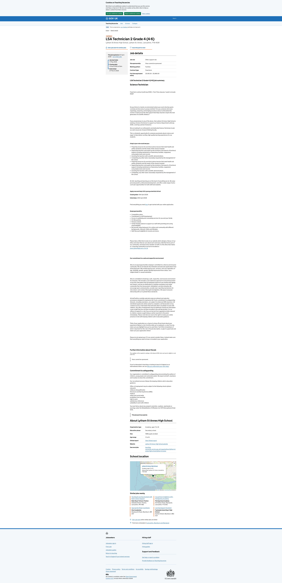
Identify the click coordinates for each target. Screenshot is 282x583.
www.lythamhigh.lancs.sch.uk (139, 248)
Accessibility (139, 569)
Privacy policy (116, 569)
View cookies (146, 13)
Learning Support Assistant (163, 508)
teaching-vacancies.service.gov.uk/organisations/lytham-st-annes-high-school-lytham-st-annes (160, 449)
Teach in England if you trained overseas (118, 556)
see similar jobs (117, 57)
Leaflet (158, 490)
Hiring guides (146, 546)
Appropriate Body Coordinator (140, 508)
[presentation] (153, 476)
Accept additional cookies (114, 13)
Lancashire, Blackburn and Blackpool (158, 523)
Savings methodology (151, 569)
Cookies (108, 569)
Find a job (109, 546)
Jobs (121, 23)
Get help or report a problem (150, 557)
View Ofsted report (151, 440)
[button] (153, 476)
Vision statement (111, 571)
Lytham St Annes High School (150, 466)
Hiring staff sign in (147, 543)
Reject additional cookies (132, 13)
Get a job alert (136, 519)
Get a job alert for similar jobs (117, 48)
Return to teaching (111, 553)
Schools (127, 23)
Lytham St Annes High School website (156, 444)
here (146, 204)
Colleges (134, 23)
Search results (114, 30)
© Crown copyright (170, 578)
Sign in (174, 18)
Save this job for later (138, 48)
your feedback (124, 27)
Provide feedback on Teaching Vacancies (154, 561)
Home (107, 30)
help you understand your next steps (158, 366)
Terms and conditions (128, 569)
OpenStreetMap (168, 490)
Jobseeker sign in (111, 543)
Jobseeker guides (111, 550)
